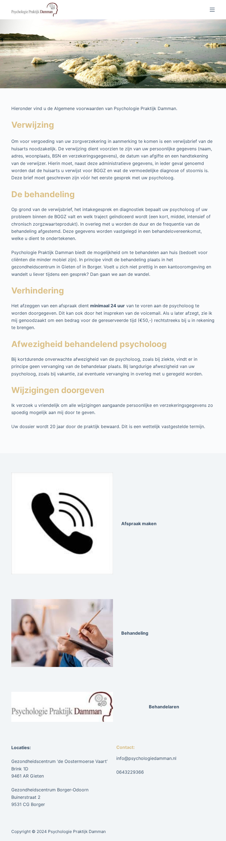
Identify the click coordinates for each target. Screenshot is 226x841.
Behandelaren (164, 706)
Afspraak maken (139, 523)
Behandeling (134, 633)
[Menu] (212, 9)
